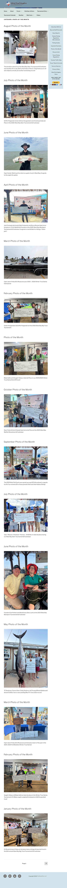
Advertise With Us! (56, 27)
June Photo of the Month (16, 132)
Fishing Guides (56, 43)
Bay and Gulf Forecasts (56, 30)
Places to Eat (56, 52)
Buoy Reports (56, 33)
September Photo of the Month (19, 442)
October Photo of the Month (18, 389)
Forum (18, 11)
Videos (38, 15)
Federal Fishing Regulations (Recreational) (56, 37)
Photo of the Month (13, 337)
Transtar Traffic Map (56, 60)
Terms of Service (56, 66)
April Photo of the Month (16, 184)
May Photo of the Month (16, 624)
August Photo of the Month (17, 26)
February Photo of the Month (18, 293)
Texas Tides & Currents (56, 63)
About (12, 11)
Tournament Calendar (10, 15)
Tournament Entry (42, 11)
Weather (21, 15)
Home (5, 11)
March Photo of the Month (17, 241)
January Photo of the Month (17, 808)
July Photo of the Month (15, 80)
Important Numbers (56, 46)
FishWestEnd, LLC (42, 876)
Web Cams (29, 15)
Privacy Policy (56, 69)
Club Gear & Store (29, 11)
